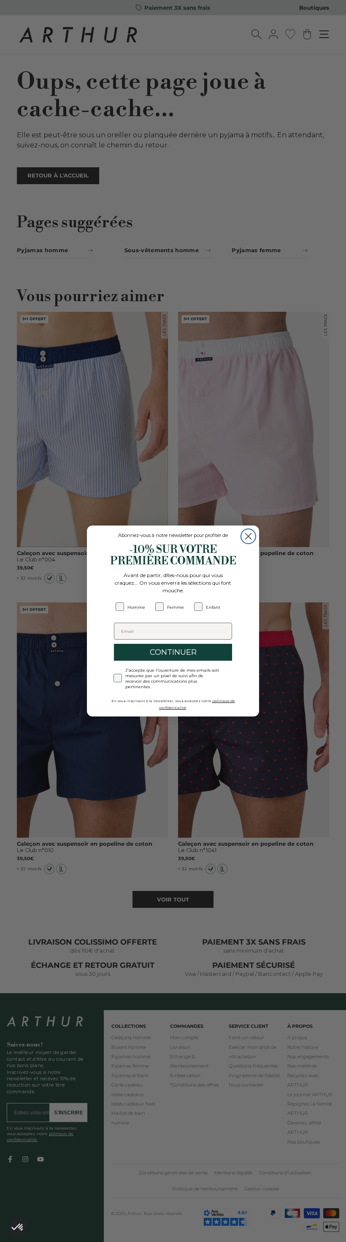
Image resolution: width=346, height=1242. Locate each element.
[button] (18, 1227)
